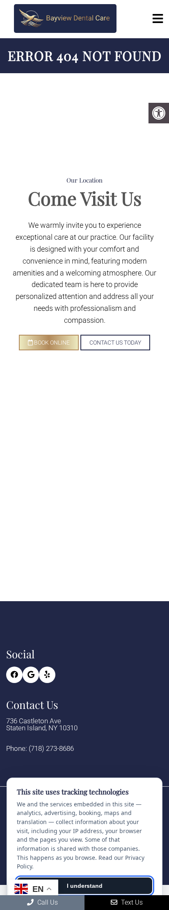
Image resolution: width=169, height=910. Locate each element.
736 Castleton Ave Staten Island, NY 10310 (42, 725)
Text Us (131, 902)
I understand (85, 885)
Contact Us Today (115, 342)
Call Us (47, 902)
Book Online (51, 342)
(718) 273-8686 (51, 748)
